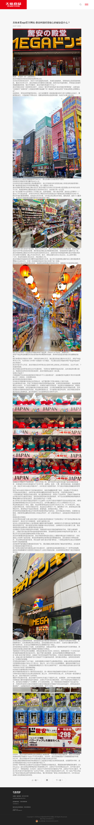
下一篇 (58, 780)
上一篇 (34, 780)
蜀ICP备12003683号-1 (47, 819)
